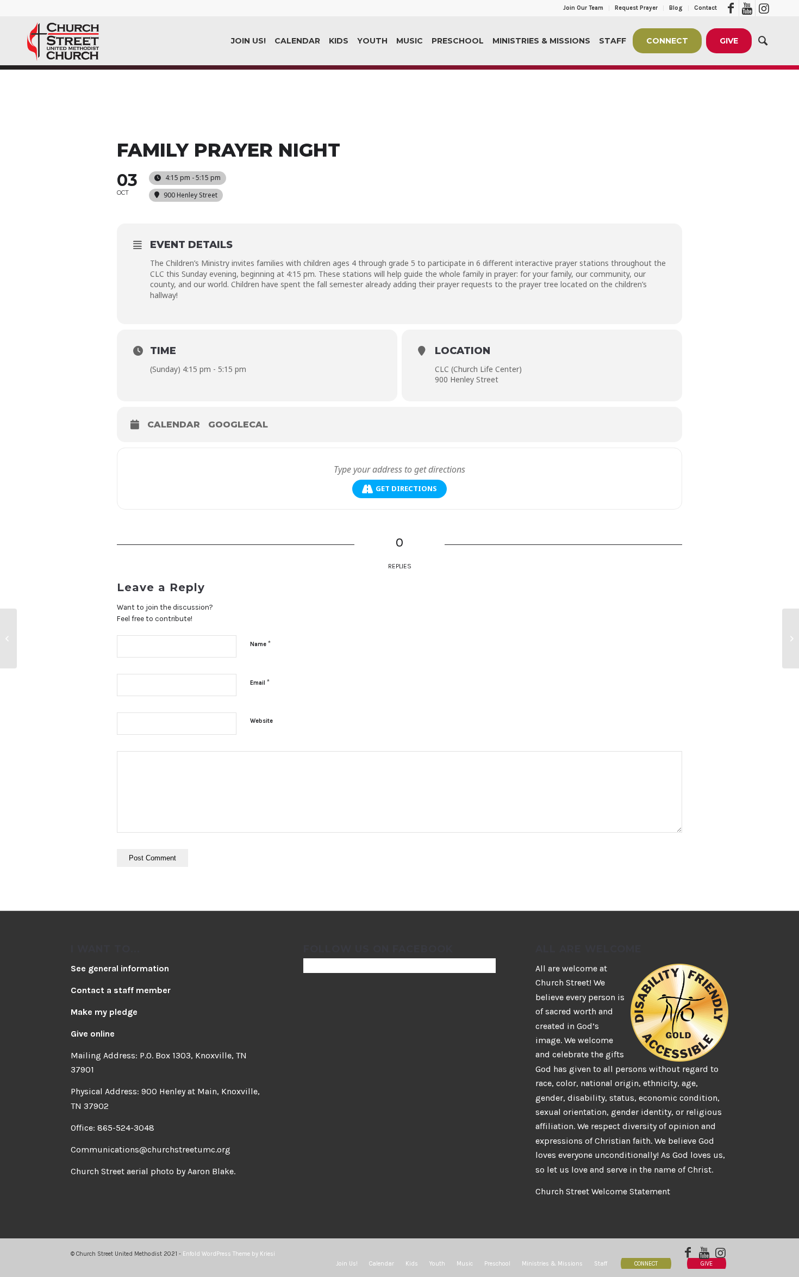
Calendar (173, 424)
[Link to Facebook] (731, 8)
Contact (705, 7)
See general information (120, 968)
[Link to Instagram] (764, 8)
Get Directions (406, 488)
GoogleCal (238, 424)
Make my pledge (104, 1012)
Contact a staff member (121, 990)
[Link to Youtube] (747, 8)
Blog (676, 7)
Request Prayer (636, 7)
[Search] (763, 40)
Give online (93, 1033)
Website (261, 720)
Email (260, 682)
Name (260, 644)
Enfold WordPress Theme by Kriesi (229, 1253)
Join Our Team (583, 7)
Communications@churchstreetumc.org (150, 1149)
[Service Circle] (8, 638)
